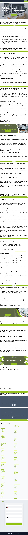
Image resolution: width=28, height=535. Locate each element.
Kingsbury (2, 465)
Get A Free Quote (14, 420)
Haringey (2, 425)
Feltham (15, 493)
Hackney (2, 438)
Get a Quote (13, 14)
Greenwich (2, 493)
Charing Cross (3, 457)
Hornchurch (15, 478)
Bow (1, 451)
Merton (15, 465)
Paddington (2, 458)
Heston (15, 474)
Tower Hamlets (3, 463)
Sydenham (15, 454)
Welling (15, 466)
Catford (15, 445)
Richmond (15, 461)
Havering (15, 458)
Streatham (15, 447)
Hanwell (15, 446)
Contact (26, 1)
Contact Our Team (14, 197)
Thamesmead (16, 452)
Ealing (15, 439)
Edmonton (2, 430)
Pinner (15, 451)
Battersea (2, 492)
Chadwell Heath (16, 440)
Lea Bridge (2, 431)
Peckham (2, 485)
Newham (2, 477)
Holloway (2, 429)
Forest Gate (2, 464)
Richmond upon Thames (17, 460)
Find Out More (14, 86)
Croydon (15, 485)
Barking (2, 491)
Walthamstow (3, 442)
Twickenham (16, 472)
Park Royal (2, 486)
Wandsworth (16, 433)
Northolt (15, 453)
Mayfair (2, 456)
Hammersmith (3, 490)
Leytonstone (2, 450)
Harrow (15, 431)
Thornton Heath (16, 473)
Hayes (15, 481)
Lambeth (2, 497)
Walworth (2, 470)
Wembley (2, 484)
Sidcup (15, 479)
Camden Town (3, 436)
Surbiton (15, 492)
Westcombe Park (16, 426)
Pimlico (2, 472)
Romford (15, 459)
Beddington (15, 486)
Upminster (15, 488)
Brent (2, 444)
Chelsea (2, 478)
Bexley (15, 487)
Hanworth (15, 494)
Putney (15, 437)
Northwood (15, 467)
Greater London (16, 425)
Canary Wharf (3, 471)
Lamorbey (15, 480)
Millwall (2, 479)
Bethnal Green (3, 449)
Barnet (2, 445)
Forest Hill (15, 444)
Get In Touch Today (14, 25)
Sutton (15, 495)
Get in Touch (14, 161)
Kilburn (2, 452)
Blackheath (15, 432)
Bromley (2, 459)
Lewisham (15, 438)
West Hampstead (3, 443)
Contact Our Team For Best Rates (14, 51)
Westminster (3, 466)
